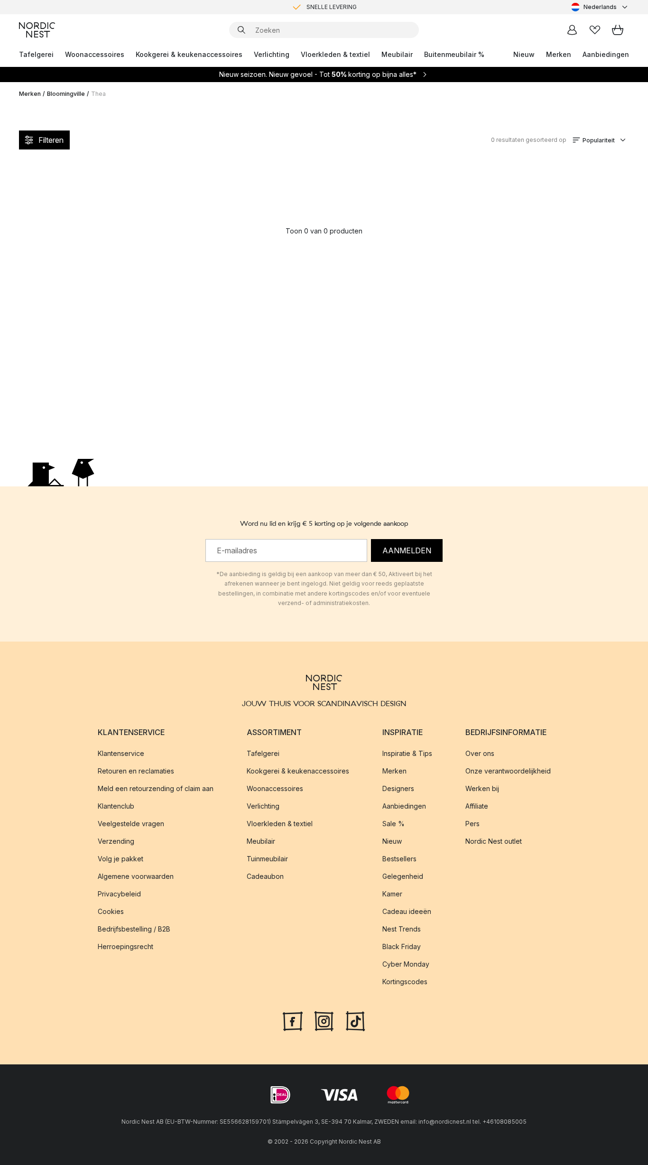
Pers (472, 824)
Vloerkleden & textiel (335, 54)
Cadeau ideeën (406, 911)
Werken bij (482, 788)
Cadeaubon (265, 876)
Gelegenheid (402, 876)
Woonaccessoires (94, 54)
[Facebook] (292, 1020)
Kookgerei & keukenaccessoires (189, 54)
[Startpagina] (37, 29)
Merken (558, 54)
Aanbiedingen (606, 54)
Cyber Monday (405, 964)
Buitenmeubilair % (454, 54)
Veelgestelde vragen (131, 824)
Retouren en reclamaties (136, 771)
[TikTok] (355, 1020)
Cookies (111, 911)
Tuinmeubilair (267, 859)
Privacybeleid (119, 894)
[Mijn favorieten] (594, 30)
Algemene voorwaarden (136, 876)
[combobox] (600, 7)
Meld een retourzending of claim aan (155, 788)
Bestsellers (399, 859)
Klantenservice (121, 753)
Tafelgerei (36, 54)
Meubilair (397, 54)
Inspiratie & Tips (407, 753)
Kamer (392, 894)
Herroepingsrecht (125, 946)
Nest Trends (401, 929)
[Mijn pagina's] (572, 30)
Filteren (51, 140)
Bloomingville (66, 93)
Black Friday (401, 946)
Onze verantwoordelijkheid (508, 771)
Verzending (116, 841)
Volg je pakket (120, 859)
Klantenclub (116, 806)
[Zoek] (241, 30)
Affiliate (476, 806)
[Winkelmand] (617, 30)
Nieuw (524, 54)
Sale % (393, 824)
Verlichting (271, 54)
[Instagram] (324, 1020)
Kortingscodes (404, 982)
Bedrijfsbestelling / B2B (134, 929)
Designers (398, 788)
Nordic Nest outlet (493, 841)
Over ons (479, 753)
